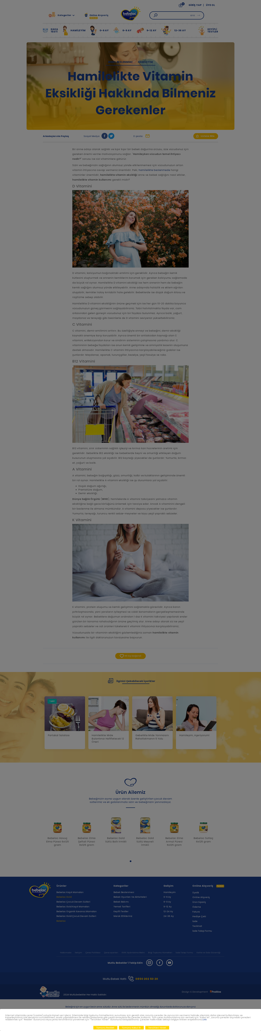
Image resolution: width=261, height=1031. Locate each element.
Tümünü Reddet (105, 1027)
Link (205, 1019)
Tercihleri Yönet (157, 1027)
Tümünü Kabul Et (131, 1027)
